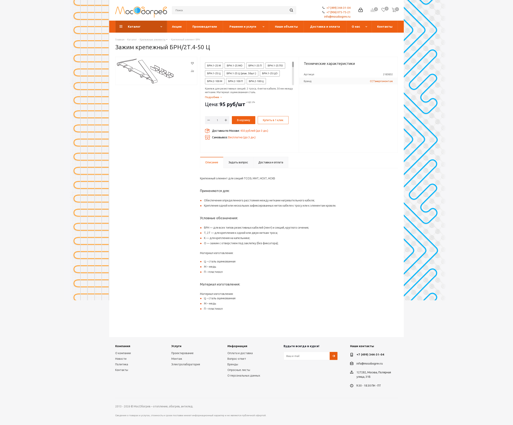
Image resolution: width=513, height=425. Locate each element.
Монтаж (176, 358)
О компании (123, 353)
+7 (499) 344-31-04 (338, 7)
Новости (120, 358)
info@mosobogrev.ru (337, 16)
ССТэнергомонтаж (381, 81)
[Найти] (291, 10)
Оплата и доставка (240, 353)
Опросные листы (238, 370)
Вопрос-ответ (236, 358)
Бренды (232, 364)
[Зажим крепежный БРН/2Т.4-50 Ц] (156, 71)
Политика (121, 364)
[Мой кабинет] (360, 10)
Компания (122, 346)
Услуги (176, 346)
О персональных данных (243, 375)
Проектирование (182, 353)
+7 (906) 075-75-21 (338, 12)
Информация (237, 346)
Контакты (121, 370)
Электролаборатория (185, 364)
